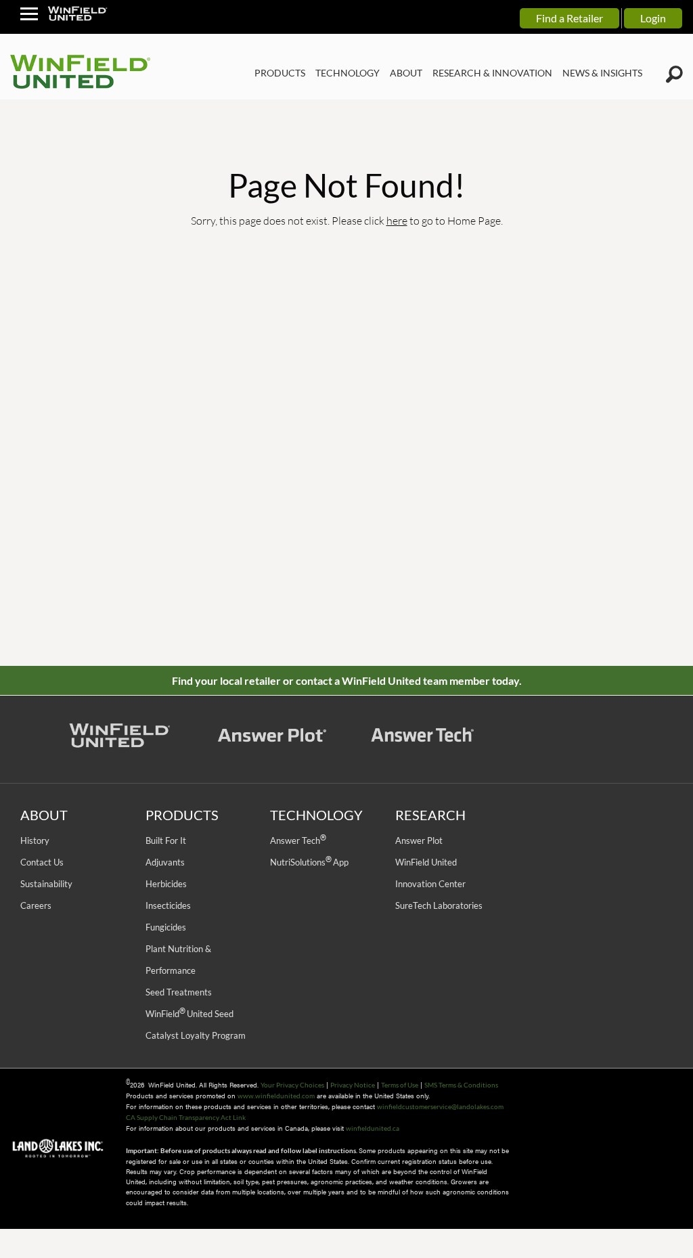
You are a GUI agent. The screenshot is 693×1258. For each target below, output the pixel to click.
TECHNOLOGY (347, 72)
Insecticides (168, 905)
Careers (35, 905)
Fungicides (166, 927)
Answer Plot (419, 840)
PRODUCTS (279, 72)
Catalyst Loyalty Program (196, 1035)
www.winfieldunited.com (276, 1096)
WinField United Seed (189, 1013)
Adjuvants (165, 862)
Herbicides (166, 883)
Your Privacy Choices (292, 1085)
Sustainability (46, 883)
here (396, 220)
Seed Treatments (179, 992)
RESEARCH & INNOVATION (492, 72)
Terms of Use (399, 1085)
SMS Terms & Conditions (461, 1085)
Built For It (166, 840)
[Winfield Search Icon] (674, 74)
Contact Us (42, 862)
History (34, 840)
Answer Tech (298, 840)
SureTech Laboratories (439, 905)
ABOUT (406, 72)
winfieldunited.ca (372, 1128)
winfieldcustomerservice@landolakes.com (440, 1106)
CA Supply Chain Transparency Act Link (186, 1117)
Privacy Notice (352, 1085)
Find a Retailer (569, 18)
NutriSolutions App (309, 862)
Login (653, 18)
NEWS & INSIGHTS (602, 72)
